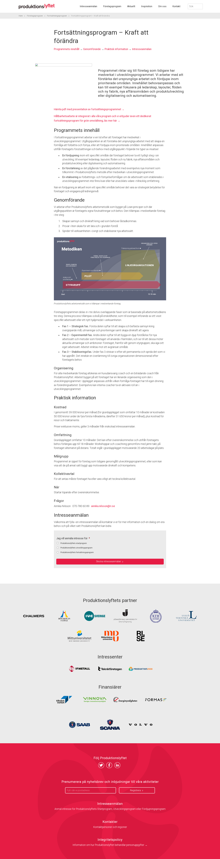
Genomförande (92, 49)
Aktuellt (131, 6)
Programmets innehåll (66, 49)
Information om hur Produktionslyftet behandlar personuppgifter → (110, 844)
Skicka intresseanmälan (108, 561)
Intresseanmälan (88, 6)
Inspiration (146, 6)
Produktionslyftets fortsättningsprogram (77, 552)
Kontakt (176, 6)
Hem (21, 15)
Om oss (162, 6)
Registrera (135, 790)
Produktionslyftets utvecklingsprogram (76, 548)
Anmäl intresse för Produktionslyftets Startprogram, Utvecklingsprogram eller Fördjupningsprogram (110, 808)
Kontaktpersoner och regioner (110, 827)
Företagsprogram (112, 6)
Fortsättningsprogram (57, 15)
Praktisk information (116, 49)
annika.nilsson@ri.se (103, 506)
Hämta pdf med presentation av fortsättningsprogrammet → (89, 109)
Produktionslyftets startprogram (73, 543)
